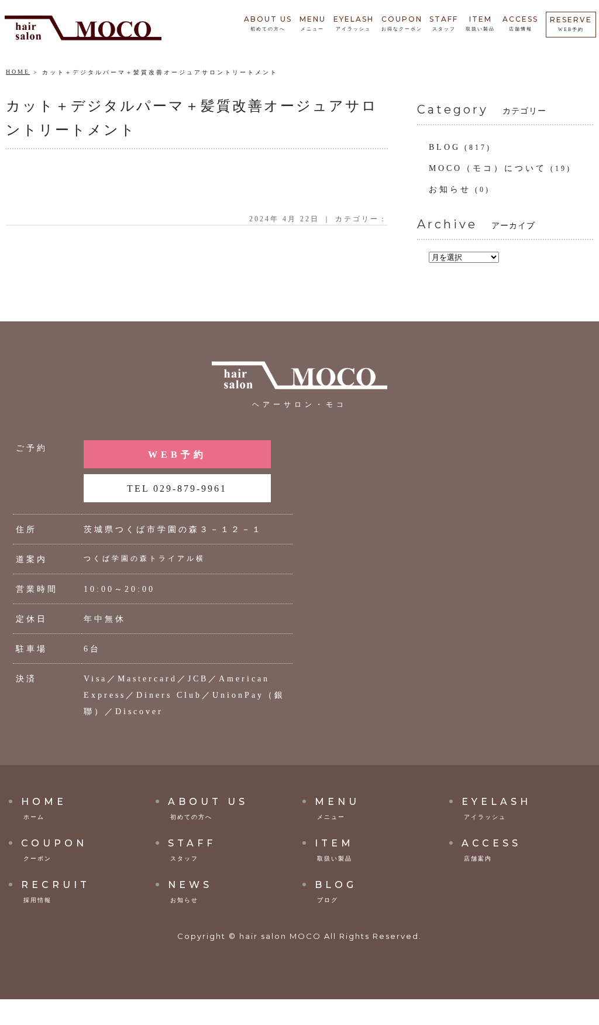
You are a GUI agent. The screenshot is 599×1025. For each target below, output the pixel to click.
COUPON (401, 23)
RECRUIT (55, 891)
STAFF (443, 23)
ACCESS (520, 23)
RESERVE (571, 23)
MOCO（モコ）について (487, 168)
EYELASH (353, 23)
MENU (313, 23)
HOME (18, 71)
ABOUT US (268, 23)
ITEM (480, 23)
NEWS (190, 891)
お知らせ (450, 189)
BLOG (444, 147)
